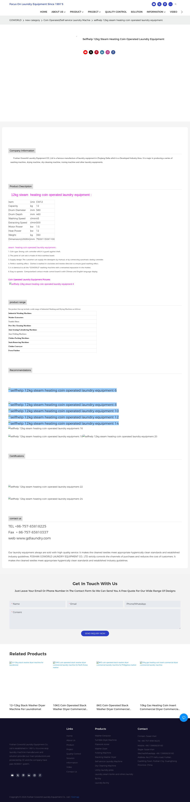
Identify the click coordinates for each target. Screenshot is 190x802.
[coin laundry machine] (45, 436)
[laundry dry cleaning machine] (120, 436)
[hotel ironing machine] (63, 417)
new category (32, 20)
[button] (182, 12)
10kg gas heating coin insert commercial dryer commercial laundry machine (159, 707)
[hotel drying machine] (63, 411)
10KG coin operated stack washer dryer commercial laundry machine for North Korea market (70, 707)
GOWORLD (15, 20)
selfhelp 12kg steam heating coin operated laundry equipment (128, 20)
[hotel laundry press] (63, 423)
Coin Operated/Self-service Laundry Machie (67, 20)
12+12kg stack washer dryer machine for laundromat (27, 707)
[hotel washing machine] (62, 404)
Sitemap (75, 797)
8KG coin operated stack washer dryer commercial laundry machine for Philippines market (113, 707)
